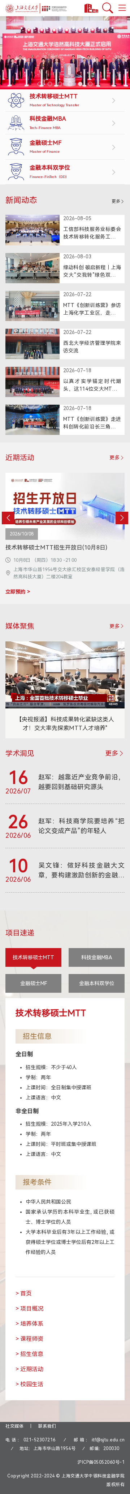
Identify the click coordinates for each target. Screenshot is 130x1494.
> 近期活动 (29, 1369)
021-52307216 (39, 1439)
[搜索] (107, 8)
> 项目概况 (29, 1308)
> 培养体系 (29, 1323)
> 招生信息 (29, 1354)
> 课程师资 (29, 1338)
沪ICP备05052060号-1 (101, 1462)
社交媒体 (14, 1426)
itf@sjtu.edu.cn (108, 1439)
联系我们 (47, 1426)
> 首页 (24, 1293)
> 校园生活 (29, 1384)
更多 (116, 201)
